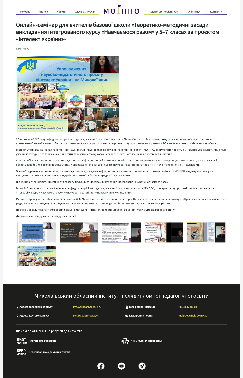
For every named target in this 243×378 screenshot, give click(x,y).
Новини (62, 11)
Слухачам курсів (84, 11)
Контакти (216, 11)
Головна (25, 11)
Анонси (43, 11)
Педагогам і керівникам (163, 11)
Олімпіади (194, 11)
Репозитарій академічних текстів (49, 352)
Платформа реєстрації (42, 340)
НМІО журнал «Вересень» (146, 340)
